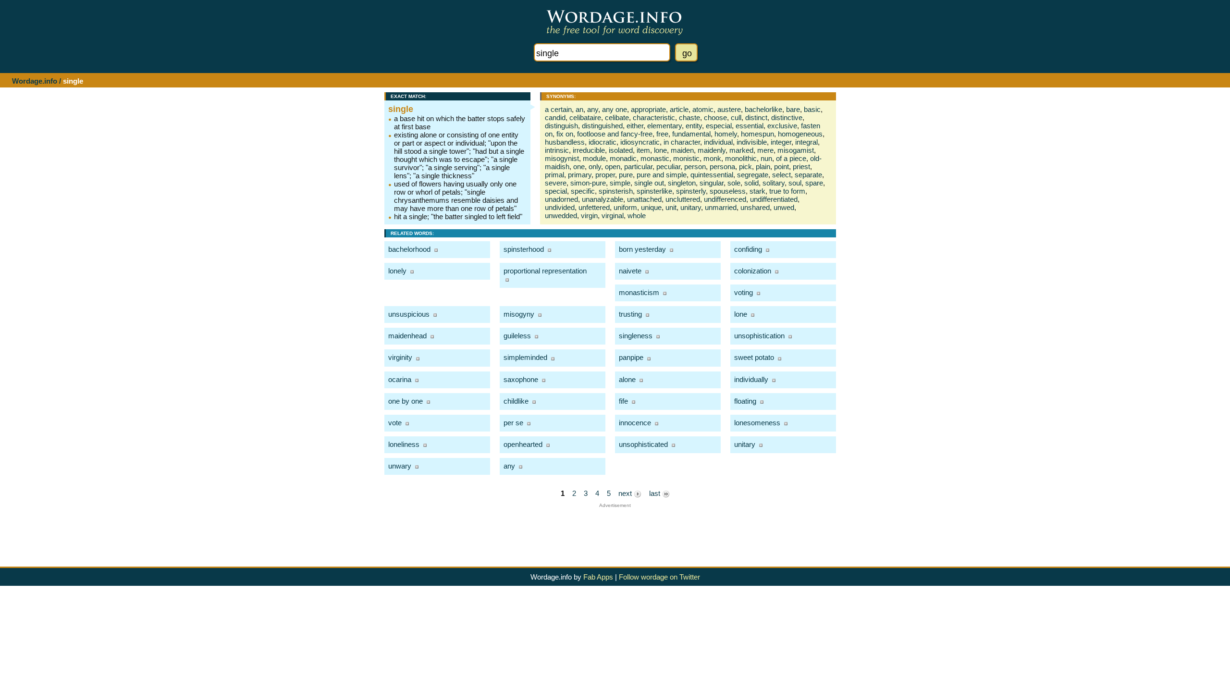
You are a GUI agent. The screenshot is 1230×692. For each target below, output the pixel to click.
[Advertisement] (615, 529)
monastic (654, 158)
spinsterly (691, 191)
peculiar (668, 166)
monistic (686, 158)
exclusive (782, 126)
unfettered (594, 207)
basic (812, 109)
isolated (621, 150)
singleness (635, 336)
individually (751, 379)
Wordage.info (34, 81)
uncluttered (682, 199)
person (695, 166)
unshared (755, 207)
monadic (623, 158)
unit (670, 207)
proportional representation (545, 271)
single (400, 109)
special (556, 191)
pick (745, 166)
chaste (689, 117)
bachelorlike (763, 109)
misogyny (519, 314)
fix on (564, 134)
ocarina (399, 379)
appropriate (648, 109)
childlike (516, 401)
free (662, 134)
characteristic (654, 117)
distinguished (602, 126)
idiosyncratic (640, 142)
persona (722, 166)
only (595, 166)
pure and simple (662, 175)
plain (763, 166)
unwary (399, 466)
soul (794, 183)
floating (745, 401)
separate (808, 175)
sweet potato (754, 357)
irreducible (589, 150)
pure (626, 175)
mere (765, 150)
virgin (589, 215)
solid (751, 183)
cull (736, 117)
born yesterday (642, 249)
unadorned (561, 199)
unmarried (721, 207)
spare (814, 183)
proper (605, 175)
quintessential (711, 175)
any (592, 109)
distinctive (786, 117)
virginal (613, 215)
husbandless (565, 142)
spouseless (728, 191)
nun (766, 158)
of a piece (791, 158)
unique (651, 207)
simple (620, 183)
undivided (560, 207)
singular (712, 183)
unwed (784, 207)
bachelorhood (409, 249)
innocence (635, 423)
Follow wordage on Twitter (659, 577)
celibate (617, 117)
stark (757, 191)
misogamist (795, 150)
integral (806, 142)
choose (715, 117)
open (612, 166)
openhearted (523, 444)
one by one (405, 401)
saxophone (521, 379)
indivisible (752, 142)
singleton (682, 183)
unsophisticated (643, 444)
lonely (397, 271)
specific (583, 191)
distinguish (561, 126)
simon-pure (588, 183)
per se (513, 423)
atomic (702, 109)
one (579, 166)
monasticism (639, 292)
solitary (774, 183)
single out (649, 183)
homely (725, 134)
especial (719, 126)
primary (579, 175)
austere (729, 109)
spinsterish (616, 191)
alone (627, 379)
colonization (752, 271)
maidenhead (407, 336)
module (594, 158)
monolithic (741, 158)
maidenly (712, 150)
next (626, 493)
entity (694, 126)
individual (718, 142)
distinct (756, 117)
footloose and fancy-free (614, 134)
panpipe (631, 357)
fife (623, 401)
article (679, 109)
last (655, 493)
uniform (625, 207)
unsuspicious (409, 314)
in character (682, 142)
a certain (558, 109)
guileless (517, 336)
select (781, 175)
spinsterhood (524, 249)
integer (781, 142)
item (643, 150)
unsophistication (759, 336)
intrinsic (557, 150)
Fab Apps (598, 577)
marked (741, 150)
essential (749, 126)
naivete (630, 271)
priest (801, 166)
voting (743, 292)
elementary (664, 126)
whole (636, 215)
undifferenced (725, 199)
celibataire (585, 117)
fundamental (691, 134)
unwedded (561, 215)
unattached (644, 199)
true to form (787, 191)
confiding (748, 249)
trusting (630, 314)
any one (614, 109)
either (635, 126)
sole (733, 183)
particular (638, 166)
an (579, 109)
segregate (752, 175)
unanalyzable (602, 199)
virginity (400, 357)
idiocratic (602, 142)
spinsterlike (654, 191)
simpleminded (525, 357)
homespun (757, 134)
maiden (682, 150)
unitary (690, 207)
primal (554, 175)
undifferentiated (774, 199)
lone (660, 150)
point (781, 166)
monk (712, 158)
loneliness (403, 444)
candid (555, 117)
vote (395, 423)
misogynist (562, 158)
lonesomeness (757, 423)
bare (793, 109)
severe (555, 183)
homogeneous (800, 134)
